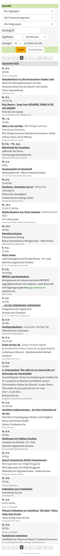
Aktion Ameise (9, 255)
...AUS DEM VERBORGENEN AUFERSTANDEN (21, 305)
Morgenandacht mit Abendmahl (17, 169)
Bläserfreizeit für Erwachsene (16, 147)
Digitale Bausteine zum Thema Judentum (21, 212)
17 (40, 57)
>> (51, 57)
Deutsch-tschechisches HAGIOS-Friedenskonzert (24, 460)
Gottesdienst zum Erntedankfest (17, 489)
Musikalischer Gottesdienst (14, 535)
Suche (21, 49)
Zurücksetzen (35, 49)
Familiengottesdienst (12, 327)
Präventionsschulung (12, 233)
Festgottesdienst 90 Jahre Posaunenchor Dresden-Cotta (28, 79)
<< (4, 57)
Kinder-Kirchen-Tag (11, 344)
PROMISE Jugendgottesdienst (15, 276)
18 (45, 57)
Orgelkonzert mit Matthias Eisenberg (19, 438)
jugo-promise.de (36, 287)
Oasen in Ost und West (12, 126)
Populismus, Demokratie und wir (17, 186)
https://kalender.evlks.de (31, 553)
